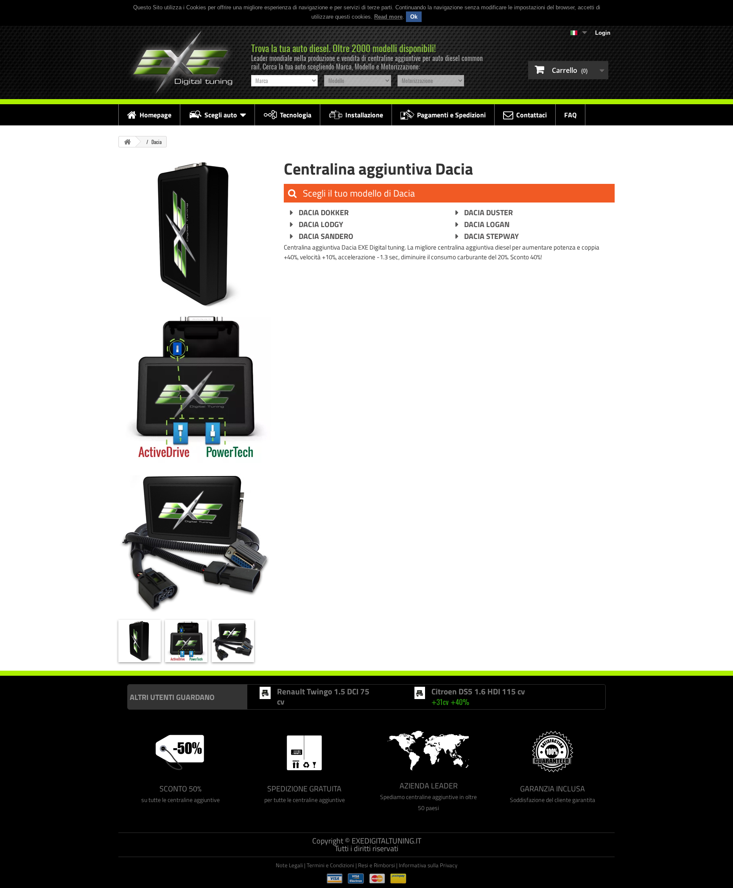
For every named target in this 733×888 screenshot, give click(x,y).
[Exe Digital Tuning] (180, 62)
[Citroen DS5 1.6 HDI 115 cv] (419, 693)
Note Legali (289, 865)
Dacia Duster (487, 212)
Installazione (364, 115)
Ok (413, 17)
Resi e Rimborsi (376, 865)
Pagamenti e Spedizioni (451, 115)
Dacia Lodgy (320, 224)
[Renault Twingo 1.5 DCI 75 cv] (265, 693)
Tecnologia (295, 115)
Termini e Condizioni (330, 865)
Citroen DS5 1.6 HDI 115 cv (478, 691)
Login (602, 33)
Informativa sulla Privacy (428, 865)
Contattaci (531, 115)
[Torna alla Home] (127, 141)
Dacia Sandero (325, 236)
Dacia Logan (485, 224)
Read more (388, 17)
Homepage (155, 115)
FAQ (570, 115)
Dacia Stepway (490, 236)
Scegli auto (220, 115)
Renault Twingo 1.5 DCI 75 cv (323, 696)
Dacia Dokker (323, 212)
